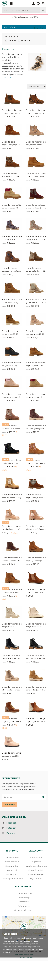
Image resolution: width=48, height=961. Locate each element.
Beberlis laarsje (9, 142)
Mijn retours (36, 878)
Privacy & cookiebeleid (25, 957)
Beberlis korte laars (35, 205)
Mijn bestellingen (36, 874)
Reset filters (39, 28)
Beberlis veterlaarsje (36, 142)
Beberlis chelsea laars (12, 110)
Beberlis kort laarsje (35, 589)
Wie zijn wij (12, 870)
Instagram (10, 828)
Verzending (24, 897)
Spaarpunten (12, 866)
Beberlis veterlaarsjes (12, 589)
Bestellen (24, 901)
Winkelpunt (12, 874)
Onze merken (12, 861)
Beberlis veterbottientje (12, 362)
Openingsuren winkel (12, 878)
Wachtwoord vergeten (36, 866)
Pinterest (10, 833)
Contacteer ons (24, 893)
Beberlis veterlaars (35, 331)
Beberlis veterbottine (36, 173)
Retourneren (24, 906)
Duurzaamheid (12, 857)
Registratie (36, 861)
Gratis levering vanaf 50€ (26, 17)
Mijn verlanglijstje (36, 870)
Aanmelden (36, 857)
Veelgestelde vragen (24, 910)
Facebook (10, 823)
